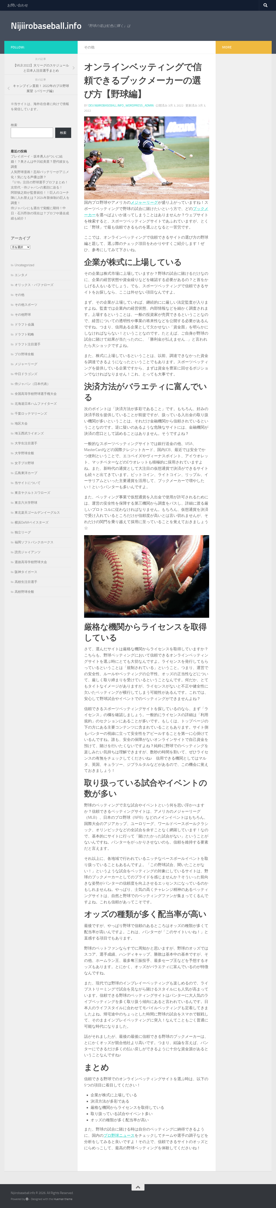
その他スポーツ (26, 305)
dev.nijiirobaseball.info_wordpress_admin (121, 105)
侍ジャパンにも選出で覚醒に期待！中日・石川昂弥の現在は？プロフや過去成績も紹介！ (40, 213)
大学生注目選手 (26, 443)
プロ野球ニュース (119, 1135)
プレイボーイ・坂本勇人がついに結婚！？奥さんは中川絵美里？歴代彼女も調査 (40, 161)
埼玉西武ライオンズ (29, 433)
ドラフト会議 (24, 324)
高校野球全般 (24, 592)
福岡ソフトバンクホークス (34, 542)
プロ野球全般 (24, 354)
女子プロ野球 (24, 463)
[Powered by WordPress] (27, 1199)
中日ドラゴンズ (26, 374)
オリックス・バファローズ (34, 285)
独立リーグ (23, 532)
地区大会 (21, 423)
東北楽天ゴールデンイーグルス (37, 512)
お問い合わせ (17, 5)
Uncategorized (24, 265)
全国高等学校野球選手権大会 (36, 394)
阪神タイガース (26, 572)
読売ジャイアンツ (28, 552)
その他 (89, 47)
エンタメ (21, 275)
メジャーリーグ (144, 202)
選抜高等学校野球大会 (31, 562)
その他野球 (23, 315)
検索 (14, 125)
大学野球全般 (24, 453)
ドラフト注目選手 (28, 344)
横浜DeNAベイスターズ (32, 522)
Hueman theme (63, 1199)
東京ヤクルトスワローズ (32, 493)
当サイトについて (28, 483)
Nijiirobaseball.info (46, 25)
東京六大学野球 (26, 503)
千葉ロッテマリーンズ (31, 414)
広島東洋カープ (26, 473)
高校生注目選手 (26, 582)
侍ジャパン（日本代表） (32, 384)
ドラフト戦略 (24, 334)
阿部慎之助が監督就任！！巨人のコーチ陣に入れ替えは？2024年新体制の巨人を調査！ (40, 198)
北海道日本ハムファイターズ (36, 404)
